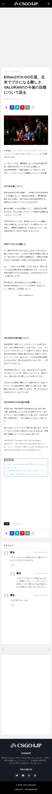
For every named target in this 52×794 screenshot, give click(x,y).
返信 (12, 565)
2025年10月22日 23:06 (41, 595)
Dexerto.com (35, 154)
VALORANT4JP (31, 789)
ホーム (6, 71)
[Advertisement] (26, 37)
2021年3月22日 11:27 (41, 552)
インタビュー (15, 71)
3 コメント (21, 99)
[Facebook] (12, 107)
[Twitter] (17, 107)
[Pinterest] (22, 107)
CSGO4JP (19, 789)
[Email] (27, 107)
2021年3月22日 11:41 (41, 573)
